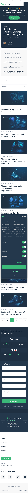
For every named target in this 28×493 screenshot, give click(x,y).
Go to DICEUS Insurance (4, 0)
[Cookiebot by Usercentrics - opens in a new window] (20, 216)
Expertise (4, 442)
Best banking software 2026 (11, 56)
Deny (14, 275)
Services (3, 450)
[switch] (24, 247)
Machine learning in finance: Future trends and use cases (12, 110)
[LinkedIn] (3, 478)
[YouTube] (25, 478)
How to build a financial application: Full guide (10, 214)
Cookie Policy (23, 490)
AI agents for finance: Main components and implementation (11, 188)
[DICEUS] (14, 4)
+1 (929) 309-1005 (8, 471)
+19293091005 (24, 0)
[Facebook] (10, 478)
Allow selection (14, 271)
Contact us (6, 458)
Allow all (14, 266)
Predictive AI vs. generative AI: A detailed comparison (13, 288)
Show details (20, 262)
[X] (18, 478)
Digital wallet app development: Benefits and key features (13, 313)
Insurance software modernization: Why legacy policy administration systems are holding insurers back (14, 61)
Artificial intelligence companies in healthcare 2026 (13, 135)
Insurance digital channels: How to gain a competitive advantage (14, 66)
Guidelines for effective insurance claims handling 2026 (13, 32)
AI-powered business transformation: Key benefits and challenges (14, 161)
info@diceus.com (16, 0)
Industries (4, 446)
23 (20, 320)
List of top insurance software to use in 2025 (14, 71)
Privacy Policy (5, 490)
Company (3, 438)
